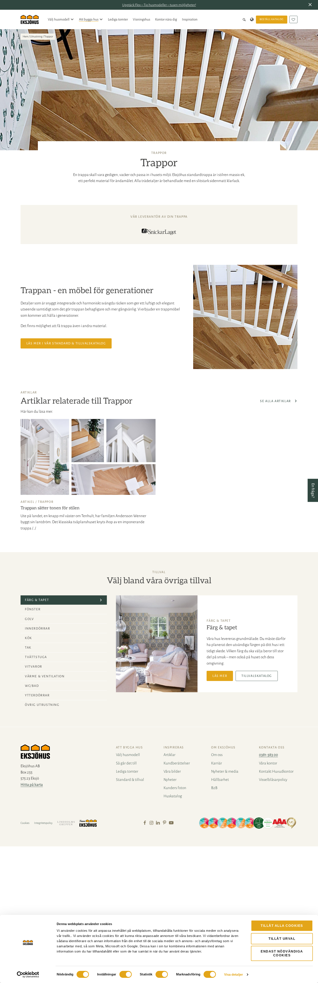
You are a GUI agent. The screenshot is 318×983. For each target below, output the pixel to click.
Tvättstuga (36, 657)
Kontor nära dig (166, 19)
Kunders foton (175, 788)
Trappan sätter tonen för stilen (50, 508)
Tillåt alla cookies (282, 925)
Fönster (32, 609)
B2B (214, 788)
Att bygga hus (88, 19)
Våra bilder (172, 771)
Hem (25, 36)
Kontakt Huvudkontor (276, 771)
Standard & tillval (130, 780)
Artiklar (169, 755)
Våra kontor (268, 763)
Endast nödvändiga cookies (282, 953)
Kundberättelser (177, 763)
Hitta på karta (32, 785)
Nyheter (170, 780)
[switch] (125, 974)
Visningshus (141, 19)
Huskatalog (173, 796)
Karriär (216, 763)
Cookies (25, 823)
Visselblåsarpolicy (273, 780)
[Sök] (245, 19)
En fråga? (313, 490)
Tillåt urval (281, 938)
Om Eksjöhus (223, 747)
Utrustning (36, 36)
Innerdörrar (37, 628)
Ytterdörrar (37, 695)
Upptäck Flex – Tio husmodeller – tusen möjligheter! (159, 5)
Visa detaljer (233, 974)
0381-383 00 (268, 755)
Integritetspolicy (43, 823)
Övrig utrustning (42, 704)
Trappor (45, 501)
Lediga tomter (118, 19)
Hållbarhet (220, 780)
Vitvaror (33, 666)
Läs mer (219, 676)
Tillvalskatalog (256, 676)
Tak (28, 647)
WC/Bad (32, 685)
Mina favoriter (293, 19)
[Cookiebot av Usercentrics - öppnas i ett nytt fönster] (28, 974)
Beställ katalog (272, 19)
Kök (28, 638)
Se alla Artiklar (276, 401)
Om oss (217, 755)
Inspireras (174, 747)
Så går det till (126, 763)
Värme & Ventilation (44, 676)
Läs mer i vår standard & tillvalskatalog (66, 343)
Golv (29, 619)
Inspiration (190, 19)
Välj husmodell (58, 19)
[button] (311, 5)
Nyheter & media (224, 771)
